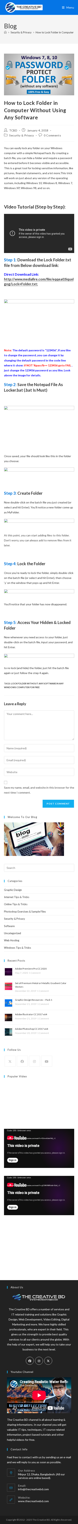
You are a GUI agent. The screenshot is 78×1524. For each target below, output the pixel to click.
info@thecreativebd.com (33, 1489)
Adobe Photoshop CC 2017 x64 (31, 1028)
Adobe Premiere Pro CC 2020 (31, 968)
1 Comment (35, 973)
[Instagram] (34, 1061)
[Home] (5, 32)
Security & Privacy (21, 135)
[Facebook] (22, 1061)
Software (9, 926)
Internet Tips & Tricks (16, 897)
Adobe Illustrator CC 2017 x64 (31, 1014)
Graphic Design (13, 889)
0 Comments (52, 135)
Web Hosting (11, 940)
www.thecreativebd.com (33, 1501)
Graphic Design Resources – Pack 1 (33, 999)
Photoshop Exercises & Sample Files (25, 911)
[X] (10, 1061)
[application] (39, 1148)
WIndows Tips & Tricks (17, 947)
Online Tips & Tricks (15, 904)
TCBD (13, 130)
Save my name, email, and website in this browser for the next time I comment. (39, 790)
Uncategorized (12, 933)
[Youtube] (46, 1061)
